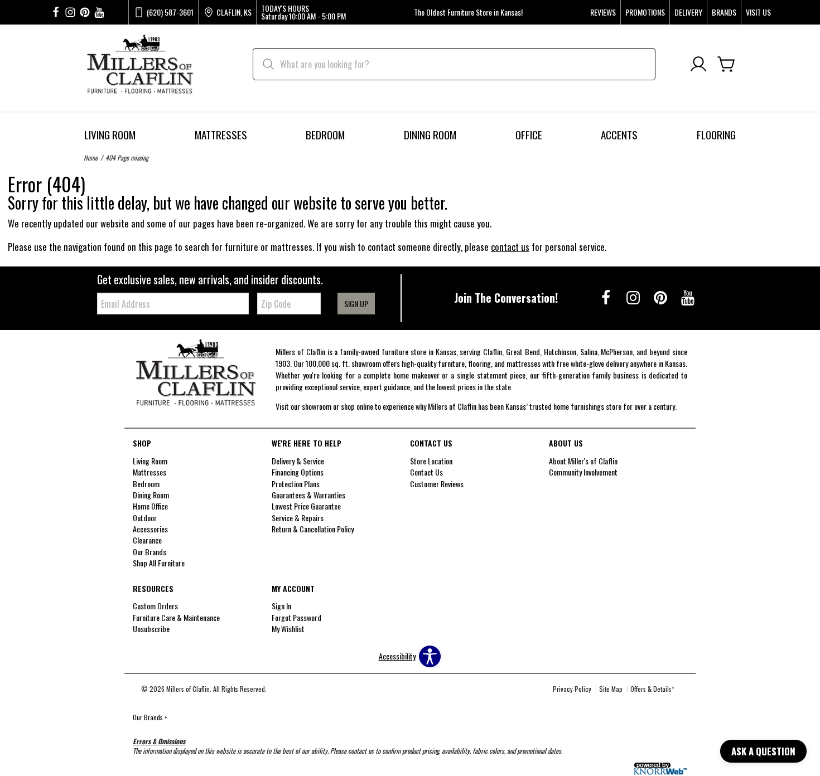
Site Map (611, 688)
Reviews (603, 12)
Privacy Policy (572, 688)
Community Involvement (583, 472)
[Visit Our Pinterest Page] (661, 297)
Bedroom (325, 135)
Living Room (110, 135)
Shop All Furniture (159, 563)
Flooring (716, 135)
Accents (619, 135)
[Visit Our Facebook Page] (606, 297)
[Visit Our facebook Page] (55, 12)
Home (91, 157)
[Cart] (726, 64)
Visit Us (758, 12)
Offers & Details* (652, 688)
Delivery (688, 12)
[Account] (698, 64)
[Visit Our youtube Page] (99, 12)
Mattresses (221, 135)
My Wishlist (288, 628)
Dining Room (430, 135)
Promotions (645, 12)
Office (528, 135)
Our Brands (150, 717)
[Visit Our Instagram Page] (634, 297)
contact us (510, 247)
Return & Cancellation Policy (313, 529)
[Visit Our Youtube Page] (688, 297)
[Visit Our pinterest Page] (84, 12)
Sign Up (356, 303)
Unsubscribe (151, 628)
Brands (724, 12)
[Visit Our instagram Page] (70, 12)
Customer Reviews (437, 483)
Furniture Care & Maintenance (176, 617)
